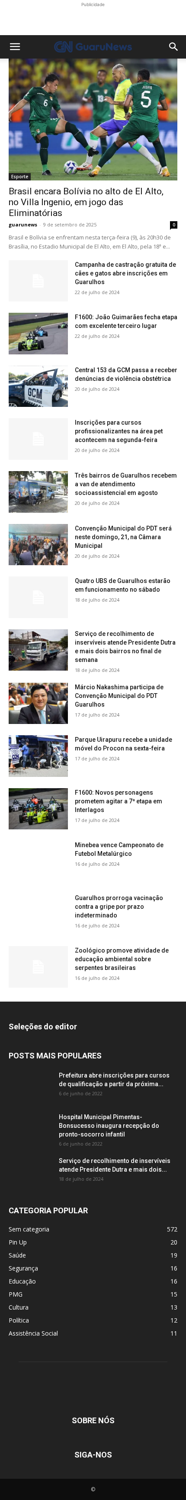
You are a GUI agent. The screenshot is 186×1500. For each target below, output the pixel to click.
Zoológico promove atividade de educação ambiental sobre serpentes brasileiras (122, 959)
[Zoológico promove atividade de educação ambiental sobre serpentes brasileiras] (38, 967)
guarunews (23, 224)
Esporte (19, 177)
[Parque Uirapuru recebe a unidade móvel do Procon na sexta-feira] (38, 756)
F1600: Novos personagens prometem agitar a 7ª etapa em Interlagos (118, 801)
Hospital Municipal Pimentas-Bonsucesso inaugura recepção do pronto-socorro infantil (109, 1126)
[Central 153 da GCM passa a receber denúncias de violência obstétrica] (38, 386)
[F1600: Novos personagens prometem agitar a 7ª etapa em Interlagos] (38, 809)
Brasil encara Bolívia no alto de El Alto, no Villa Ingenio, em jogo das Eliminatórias (86, 202)
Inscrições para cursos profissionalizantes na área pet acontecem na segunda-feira (119, 431)
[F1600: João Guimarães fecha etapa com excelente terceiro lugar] (38, 333)
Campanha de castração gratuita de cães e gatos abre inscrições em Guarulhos (125, 273)
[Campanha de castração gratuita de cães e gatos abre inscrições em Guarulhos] (38, 281)
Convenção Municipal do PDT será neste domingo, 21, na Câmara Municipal (123, 537)
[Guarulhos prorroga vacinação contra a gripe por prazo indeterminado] (38, 914)
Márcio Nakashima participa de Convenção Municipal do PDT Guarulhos (119, 696)
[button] (15, 47)
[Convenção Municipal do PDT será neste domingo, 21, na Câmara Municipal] (38, 545)
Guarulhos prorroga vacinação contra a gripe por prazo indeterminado (119, 906)
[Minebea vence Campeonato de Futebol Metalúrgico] (38, 861)
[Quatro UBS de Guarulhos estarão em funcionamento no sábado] (38, 597)
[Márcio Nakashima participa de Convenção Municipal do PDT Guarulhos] (38, 703)
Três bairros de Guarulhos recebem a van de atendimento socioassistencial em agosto (126, 484)
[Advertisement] (93, 20)
